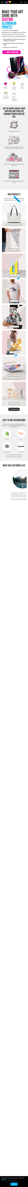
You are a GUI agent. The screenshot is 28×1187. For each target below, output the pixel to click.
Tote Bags (13, 352)
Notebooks (12, 275)
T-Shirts (12, 300)
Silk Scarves (12, 249)
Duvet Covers (13, 377)
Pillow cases (12, 403)
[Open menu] (2, 2)
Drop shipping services (13, 455)
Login (25, 2)
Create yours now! (11, 52)
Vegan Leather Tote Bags (12, 223)
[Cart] (21, 2)
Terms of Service (12, 1180)
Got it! (14, 1184)
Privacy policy (4, 1180)
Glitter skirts (12, 326)
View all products (14, 409)
